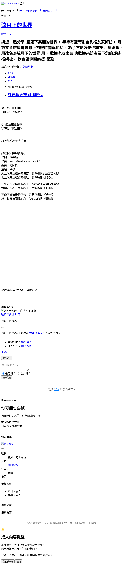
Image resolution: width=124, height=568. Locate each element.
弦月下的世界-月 (10, 314)
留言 (40, 333)
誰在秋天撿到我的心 (25, 95)
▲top (4, 351)
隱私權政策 (80, 523)
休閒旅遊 (28, 66)
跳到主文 (6, 34)
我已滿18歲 (8, 561)
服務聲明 (92, 523)
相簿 (10, 73)
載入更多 (7, 358)
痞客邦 (33, 333)
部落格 (12, 77)
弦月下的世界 (16, 25)
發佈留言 (7, 377)
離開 (18, 561)
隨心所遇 (26, 346)
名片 (10, 81)
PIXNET (37, 523)
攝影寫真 (26, 342)
